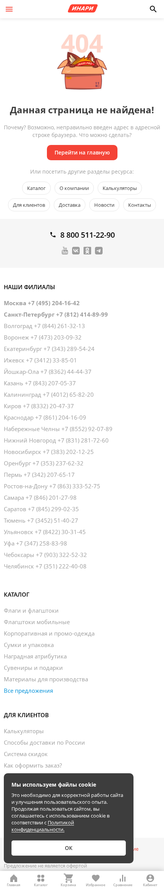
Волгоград (44, 326)
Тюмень (41, 520)
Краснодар (45, 417)
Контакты (139, 204)
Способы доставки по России (44, 742)
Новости (104, 204)
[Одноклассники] (87, 250)
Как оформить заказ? (33, 765)
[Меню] (9, 9)
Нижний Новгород (56, 440)
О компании (74, 188)
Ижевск (40, 360)
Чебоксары (45, 554)
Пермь (39, 474)
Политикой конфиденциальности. (42, 826)
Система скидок (26, 754)
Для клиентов (29, 204)
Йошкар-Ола (48, 371)
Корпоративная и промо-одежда (49, 633)
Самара (40, 497)
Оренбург (44, 463)
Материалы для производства (46, 679)
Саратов (41, 509)
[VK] (76, 250)
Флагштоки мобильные (37, 622)
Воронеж (43, 337)
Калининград (49, 394)
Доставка (69, 204)
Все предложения (28, 690)
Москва (42, 303)
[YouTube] (65, 250)
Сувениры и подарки (33, 667)
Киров (39, 406)
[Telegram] (99, 250)
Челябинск (45, 566)
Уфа (35, 543)
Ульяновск (45, 532)
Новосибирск (49, 451)
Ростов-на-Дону (52, 486)
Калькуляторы (120, 188)
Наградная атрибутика (35, 656)
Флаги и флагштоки (31, 610)
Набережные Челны (58, 429)
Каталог (36, 188)
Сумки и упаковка (29, 645)
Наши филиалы (29, 287)
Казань (40, 383)
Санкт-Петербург (56, 314)
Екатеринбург (49, 348)
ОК (68, 847)
